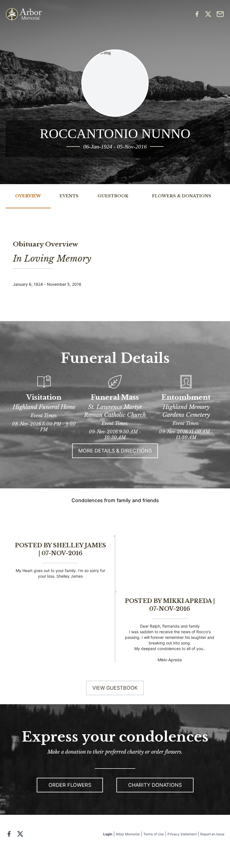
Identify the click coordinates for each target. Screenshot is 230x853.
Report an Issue (212, 834)
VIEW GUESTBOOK (115, 688)
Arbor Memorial (128, 834)
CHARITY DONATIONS (155, 785)
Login (107, 834)
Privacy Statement (182, 834)
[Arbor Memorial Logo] (24, 14)
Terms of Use (153, 834)
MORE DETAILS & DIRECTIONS (115, 451)
